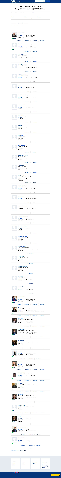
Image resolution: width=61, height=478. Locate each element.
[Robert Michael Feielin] (14, 238)
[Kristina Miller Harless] (14, 66)
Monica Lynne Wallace (22, 105)
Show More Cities (30, 18)
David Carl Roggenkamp (23, 266)
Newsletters (32, 2)
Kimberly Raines (21, 54)
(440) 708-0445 (20, 386)
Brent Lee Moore (21, 165)
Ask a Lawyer (16, 2)
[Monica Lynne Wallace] (14, 107)
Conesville (13, 16)
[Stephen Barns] (14, 45)
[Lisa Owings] (14, 396)
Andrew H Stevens (21, 329)
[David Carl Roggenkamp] (14, 268)
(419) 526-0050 (20, 87)
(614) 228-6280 (20, 407)
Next (30, 448)
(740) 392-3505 (20, 35)
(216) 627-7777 (20, 310)
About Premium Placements (45, 465)
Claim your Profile (44, 464)
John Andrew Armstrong (23, 94)
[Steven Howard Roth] (14, 429)
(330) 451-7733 (20, 218)
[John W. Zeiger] (14, 342)
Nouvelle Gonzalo (21, 307)
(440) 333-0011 (20, 375)
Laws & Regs (28, 2)
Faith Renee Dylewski (22, 74)
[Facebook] (16, 472)
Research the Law (21, 2)
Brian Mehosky (21, 256)
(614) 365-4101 (20, 342)
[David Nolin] (14, 137)
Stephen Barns (21, 43)
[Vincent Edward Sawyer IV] (14, 218)
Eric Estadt (20, 361)
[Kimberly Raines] (14, 56)
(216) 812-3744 (20, 429)
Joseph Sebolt (20, 276)
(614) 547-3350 (20, 353)
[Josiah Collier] (14, 320)
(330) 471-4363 (20, 137)
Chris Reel (20, 351)
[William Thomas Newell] (14, 187)
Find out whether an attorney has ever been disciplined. (35, 463)
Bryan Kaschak (21, 195)
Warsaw (38, 16)
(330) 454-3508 (20, 188)
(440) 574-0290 (20, 418)
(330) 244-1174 (20, 127)
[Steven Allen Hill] (14, 439)
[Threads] (18, 472)
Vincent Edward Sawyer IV (23, 216)
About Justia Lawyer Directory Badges (44, 462)
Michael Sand (20, 125)
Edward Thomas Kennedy (23, 155)
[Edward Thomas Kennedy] (14, 157)
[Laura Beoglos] (14, 288)
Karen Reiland (21, 115)
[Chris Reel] (14, 353)
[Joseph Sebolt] (14, 278)
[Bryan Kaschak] (14, 197)
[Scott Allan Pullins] (14, 34)
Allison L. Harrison (21, 296)
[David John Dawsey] (14, 407)
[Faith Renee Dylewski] (14, 76)
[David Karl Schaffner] (14, 248)
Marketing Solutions (36, 2)
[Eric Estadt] (14, 363)
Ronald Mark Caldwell (22, 205)
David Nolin (20, 135)
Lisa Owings (20, 394)
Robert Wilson (21, 383)
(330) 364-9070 (20, 248)
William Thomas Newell (22, 185)
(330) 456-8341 (20, 228)
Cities (33, 12)
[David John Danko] (14, 177)
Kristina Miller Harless (22, 64)
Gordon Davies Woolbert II (23, 226)
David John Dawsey (21, 405)
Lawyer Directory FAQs (45, 463)
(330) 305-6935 (20, 117)
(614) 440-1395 (20, 299)
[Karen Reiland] (14, 117)
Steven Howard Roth (22, 427)
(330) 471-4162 (20, 238)
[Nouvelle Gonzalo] (14, 309)
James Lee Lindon (21, 372)
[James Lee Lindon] (14, 374)
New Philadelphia (14, 467)
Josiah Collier (20, 318)
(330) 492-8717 (20, 168)
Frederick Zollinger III (22, 145)
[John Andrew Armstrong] (14, 96)
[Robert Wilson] (14, 385)
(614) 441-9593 (20, 440)
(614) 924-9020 (20, 269)
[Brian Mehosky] (14, 258)
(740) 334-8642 (20, 46)
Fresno (25, 16)
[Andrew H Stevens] (14, 331)
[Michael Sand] (14, 127)
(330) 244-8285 (20, 107)
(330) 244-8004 (20, 97)
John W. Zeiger (21, 340)
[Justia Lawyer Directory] (14, 1)
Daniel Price (20, 84)
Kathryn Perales (21, 416)
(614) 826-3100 (20, 331)
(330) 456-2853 (20, 198)
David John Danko (21, 175)
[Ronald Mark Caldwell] (14, 207)
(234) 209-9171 (20, 178)
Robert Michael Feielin (22, 236)
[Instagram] (17, 472)
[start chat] (59, 475)
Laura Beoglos (21, 286)
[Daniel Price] (14, 86)
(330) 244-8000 (20, 77)
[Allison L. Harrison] (14, 298)
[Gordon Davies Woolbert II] (14, 228)
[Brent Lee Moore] (14, 167)
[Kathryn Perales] (14, 418)
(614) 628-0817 (20, 364)
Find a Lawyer (12, 2)
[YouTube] (15, 472)
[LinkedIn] (14, 472)
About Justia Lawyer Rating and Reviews (45, 467)
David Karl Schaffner (22, 246)
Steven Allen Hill (21, 437)
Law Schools (25, 2)
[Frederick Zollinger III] (14, 147)
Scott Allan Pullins (21, 32)
